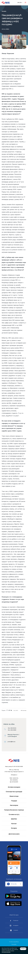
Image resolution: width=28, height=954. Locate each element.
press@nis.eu (11, 741)
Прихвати (23, 948)
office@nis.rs (14, 774)
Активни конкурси (14, 787)
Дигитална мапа (14, 834)
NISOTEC (14, 819)
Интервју (4, 11)
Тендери (14, 800)
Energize (14, 828)
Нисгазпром (14, 805)
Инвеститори (14, 796)
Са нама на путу (14, 814)
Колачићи (14, 944)
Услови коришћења (14, 941)
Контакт (14, 823)
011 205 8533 (12, 728)
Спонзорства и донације (14, 791)
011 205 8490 (12, 730)
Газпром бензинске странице (14, 810)
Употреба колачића (6, 952)
